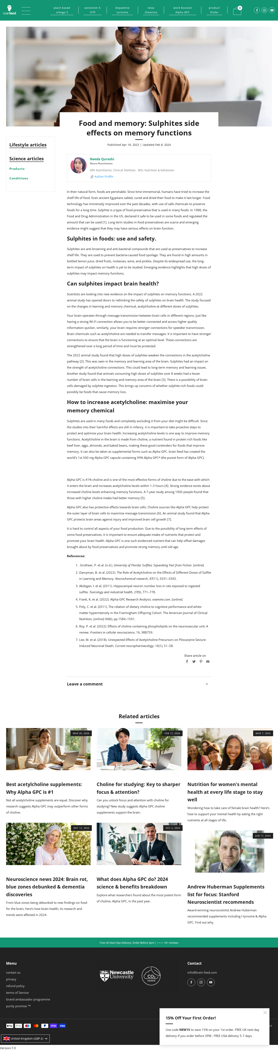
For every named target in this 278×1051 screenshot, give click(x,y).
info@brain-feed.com (202, 972)
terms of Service (17, 993)
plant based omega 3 (62, 10)
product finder (214, 10)
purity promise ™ (18, 1006)
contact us (13, 972)
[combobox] (25, 1039)
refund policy (15, 986)
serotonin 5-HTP (92, 10)
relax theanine (151, 10)
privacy (11, 979)
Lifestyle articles (28, 145)
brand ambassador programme (28, 999)
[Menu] (23, 10)
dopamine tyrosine (122, 10)
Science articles (26, 158)
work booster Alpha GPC (182, 10)
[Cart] (235, 8)
